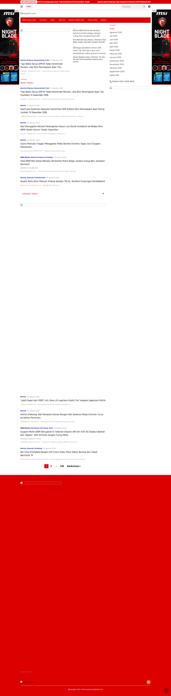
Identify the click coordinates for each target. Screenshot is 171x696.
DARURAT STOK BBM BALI (29, 168)
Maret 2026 (115, 50)
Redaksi (103, 20)
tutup (17, 11)
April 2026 (114, 46)
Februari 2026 (116, 53)
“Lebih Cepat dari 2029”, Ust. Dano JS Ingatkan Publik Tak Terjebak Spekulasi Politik (63, 400)
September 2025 (117, 71)
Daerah (30, 177)
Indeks (29, 7)
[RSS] (149, 682)
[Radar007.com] (28, 13)
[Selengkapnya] (103, 193)
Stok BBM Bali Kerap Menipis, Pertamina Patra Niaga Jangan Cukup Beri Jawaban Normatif (89, 41)
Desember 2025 (117, 61)
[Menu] (22, 7)
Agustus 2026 (116, 32)
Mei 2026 (113, 43)
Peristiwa (48, 157)
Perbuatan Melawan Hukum (30, 439)
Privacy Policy (92, 20)
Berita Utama (26, 60)
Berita (23, 105)
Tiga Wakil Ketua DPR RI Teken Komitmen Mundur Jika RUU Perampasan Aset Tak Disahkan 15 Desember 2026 (41, 67)
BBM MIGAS (25, 157)
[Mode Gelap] (149, 7)
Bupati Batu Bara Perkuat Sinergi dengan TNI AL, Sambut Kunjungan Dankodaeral (62, 181)
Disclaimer (43, 20)
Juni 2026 (114, 39)
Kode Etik (62, 20)
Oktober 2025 (116, 68)
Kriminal (35, 428)
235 (62, 466)
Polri (47, 60)
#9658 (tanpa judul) (29, 20)
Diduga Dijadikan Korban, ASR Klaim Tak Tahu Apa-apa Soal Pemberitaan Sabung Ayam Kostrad (89, 59)
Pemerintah (39, 60)
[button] (144, 7)
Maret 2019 (114, 75)
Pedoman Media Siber (76, 20)
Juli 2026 (113, 36)
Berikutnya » (74, 466)
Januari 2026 (115, 57)
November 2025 (117, 64)
